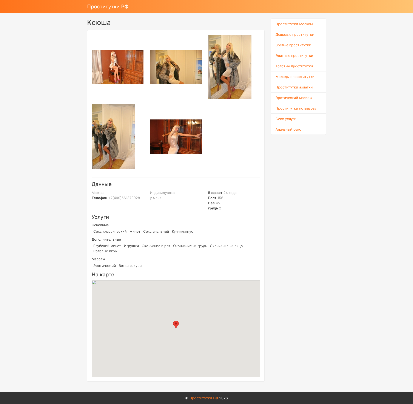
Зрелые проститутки (293, 45)
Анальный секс (288, 129)
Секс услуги (286, 119)
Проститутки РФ (107, 6)
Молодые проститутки (295, 76)
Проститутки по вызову (296, 108)
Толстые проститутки (294, 66)
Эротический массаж (294, 98)
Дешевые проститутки (295, 34)
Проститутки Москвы (294, 24)
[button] (176, 325)
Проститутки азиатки (294, 87)
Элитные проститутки (294, 55)
